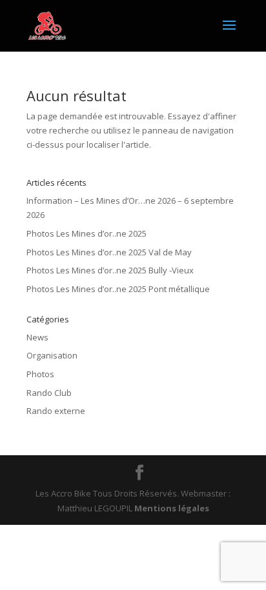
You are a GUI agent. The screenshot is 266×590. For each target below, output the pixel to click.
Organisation (51, 355)
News (37, 337)
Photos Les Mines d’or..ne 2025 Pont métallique (118, 289)
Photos (40, 374)
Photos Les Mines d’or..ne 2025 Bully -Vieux (110, 270)
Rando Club (49, 392)
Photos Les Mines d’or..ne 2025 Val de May (109, 252)
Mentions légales (171, 508)
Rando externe (55, 411)
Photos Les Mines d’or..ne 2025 (86, 233)
